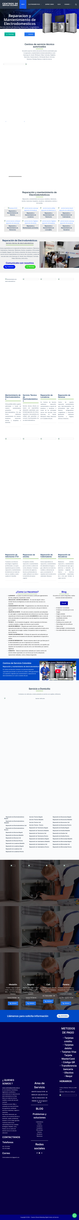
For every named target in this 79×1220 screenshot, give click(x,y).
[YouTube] (39, 1153)
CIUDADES (67, 4)
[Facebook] (37, 1153)
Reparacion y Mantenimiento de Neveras (12, 213)
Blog (63, 603)
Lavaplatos (39, 1128)
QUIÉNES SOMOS (49, 4)
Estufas (39, 1124)
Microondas (39, 1130)
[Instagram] (42, 1153)
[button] (74, 1215)
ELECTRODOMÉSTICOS (34, 4)
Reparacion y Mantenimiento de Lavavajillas (48, 228)
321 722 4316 (6, 1146)
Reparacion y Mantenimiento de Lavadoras (30, 215)
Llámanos (30, 34)
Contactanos (10, 266)
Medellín (13, 984)
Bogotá (30, 984)
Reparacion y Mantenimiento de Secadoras (66, 228)
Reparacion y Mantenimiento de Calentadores (66, 215)
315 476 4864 (6, 1148)
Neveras (39, 1132)
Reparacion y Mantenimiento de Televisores (48, 215)
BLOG (59, 4)
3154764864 (64, 1016)
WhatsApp (11, 34)
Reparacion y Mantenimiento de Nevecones (12, 228)
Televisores (39, 1136)
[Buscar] (76, 4)
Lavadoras (39, 1126)
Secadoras (39, 1134)
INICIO (22, 4)
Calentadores (39, 1122)
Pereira (66, 984)
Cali (48, 984)
